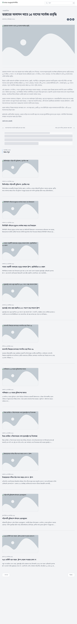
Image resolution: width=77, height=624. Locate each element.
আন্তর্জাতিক (6, 11)
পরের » (71, 575)
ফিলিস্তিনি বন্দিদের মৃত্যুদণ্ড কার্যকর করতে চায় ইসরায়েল (19, 226)
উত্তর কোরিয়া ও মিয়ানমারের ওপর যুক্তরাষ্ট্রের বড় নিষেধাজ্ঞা (19, 436)
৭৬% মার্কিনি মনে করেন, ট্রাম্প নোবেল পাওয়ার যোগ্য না (19, 560)
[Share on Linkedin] (73, 19)
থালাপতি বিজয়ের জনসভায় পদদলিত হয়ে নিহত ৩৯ (18, 349)
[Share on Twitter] (70, 19)
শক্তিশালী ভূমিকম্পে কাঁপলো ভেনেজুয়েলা (14, 518)
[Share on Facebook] (68, 19)
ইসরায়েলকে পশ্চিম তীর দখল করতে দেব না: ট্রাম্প (17, 477)
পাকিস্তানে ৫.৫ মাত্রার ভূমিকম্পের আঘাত (14, 393)
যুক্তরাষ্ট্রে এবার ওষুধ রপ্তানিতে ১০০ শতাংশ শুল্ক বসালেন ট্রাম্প (21, 308)
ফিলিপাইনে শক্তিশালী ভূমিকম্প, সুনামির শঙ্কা (15, 184)
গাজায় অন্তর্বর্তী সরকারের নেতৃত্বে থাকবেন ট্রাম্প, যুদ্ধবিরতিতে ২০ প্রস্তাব (23, 267)
